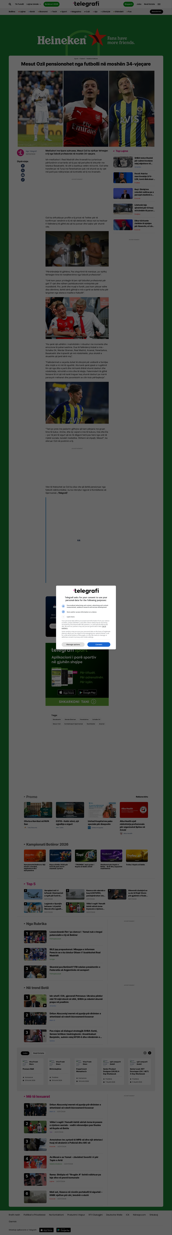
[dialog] (86, 617)
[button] (86, 616)
